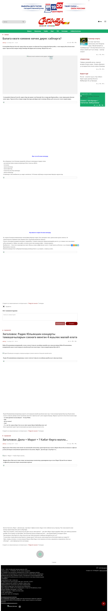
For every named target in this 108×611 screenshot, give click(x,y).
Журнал (29, 31)
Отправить (71, 323)
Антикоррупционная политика (9, 597)
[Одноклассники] (74, 245)
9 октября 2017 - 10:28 (12, 42)
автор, (4, 42)
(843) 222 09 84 (103, 570)
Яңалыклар (37, 31)
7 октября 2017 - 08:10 (12, 341)
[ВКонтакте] (72, 245)
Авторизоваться (60, 323)
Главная (54, 562)
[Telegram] (78, 245)
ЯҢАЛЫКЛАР (7, 330)
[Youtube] (98, 22)
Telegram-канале (33, 303)
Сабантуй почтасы (76, 31)
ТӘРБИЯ (6, 34)
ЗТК (58, 31)
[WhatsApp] (76, 245)
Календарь (65, 31)
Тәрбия (46, 31)
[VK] (100, 22)
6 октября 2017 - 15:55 (12, 443)
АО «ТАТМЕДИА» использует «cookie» (10, 598)
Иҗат (52, 31)
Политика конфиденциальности (9, 603)
